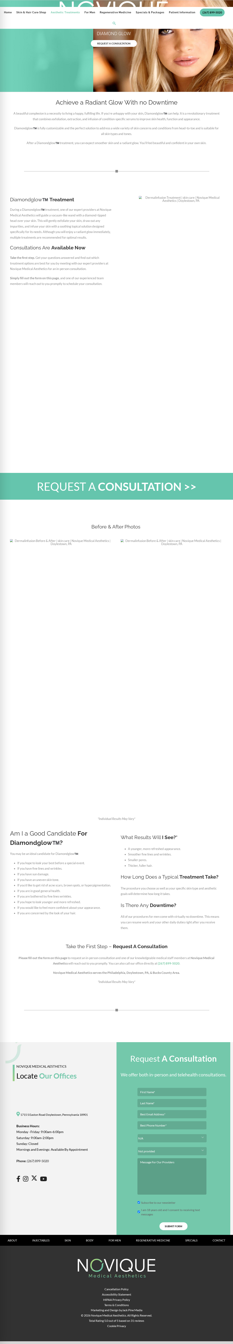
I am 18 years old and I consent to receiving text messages (170, 1212)
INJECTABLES (41, 1240)
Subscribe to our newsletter (158, 1202)
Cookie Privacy (116, 1325)
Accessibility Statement (116, 1294)
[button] (114, 23)
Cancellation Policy (116, 1289)
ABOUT (12, 1240)
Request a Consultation (114, 43)
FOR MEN (115, 1240)
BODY (89, 1240)
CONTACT (219, 1240)
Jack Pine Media (132, 1310)
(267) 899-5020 (168, 963)
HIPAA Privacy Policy (116, 1299)
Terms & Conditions (116, 1304)
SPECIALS (191, 1240)
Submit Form (173, 1226)
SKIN (68, 1240)
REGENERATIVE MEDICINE (153, 1240)
